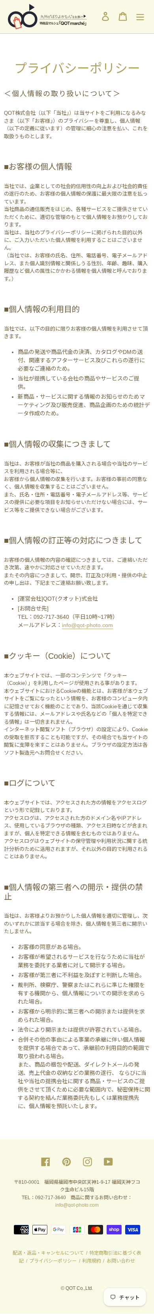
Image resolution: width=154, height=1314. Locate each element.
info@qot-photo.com (87, 625)
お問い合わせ (120, 1261)
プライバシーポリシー (53, 1261)
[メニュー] (140, 16)
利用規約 (91, 1261)
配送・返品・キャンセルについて (49, 1253)
